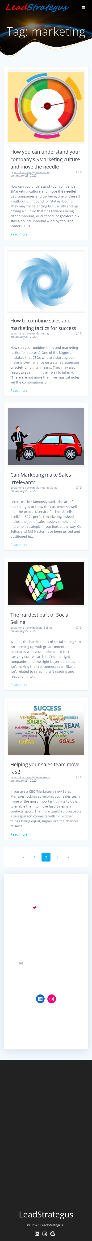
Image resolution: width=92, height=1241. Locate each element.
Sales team (42, 777)
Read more (19, 234)
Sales (53, 488)
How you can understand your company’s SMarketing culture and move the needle (45, 159)
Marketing (42, 333)
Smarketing (42, 172)
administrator (23, 172)
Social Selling (44, 628)
